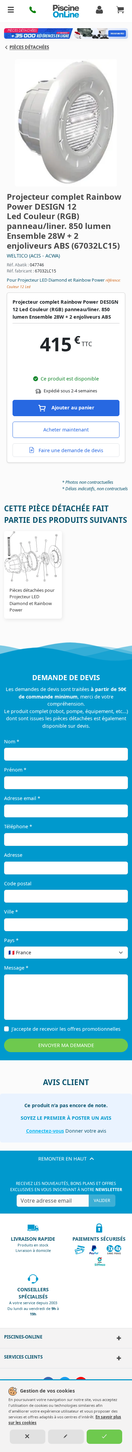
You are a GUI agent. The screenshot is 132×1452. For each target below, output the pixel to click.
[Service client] (117, 1358)
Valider (102, 1200)
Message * (16, 967)
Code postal (17, 883)
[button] (33, 11)
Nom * (11, 741)
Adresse (13, 855)
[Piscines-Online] (117, 1338)
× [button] (114, 952)
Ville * (11, 911)
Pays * (11, 940)
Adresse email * (22, 798)
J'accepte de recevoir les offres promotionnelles (66, 1029)
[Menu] (10, 11)
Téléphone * (18, 826)
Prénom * (15, 769)
